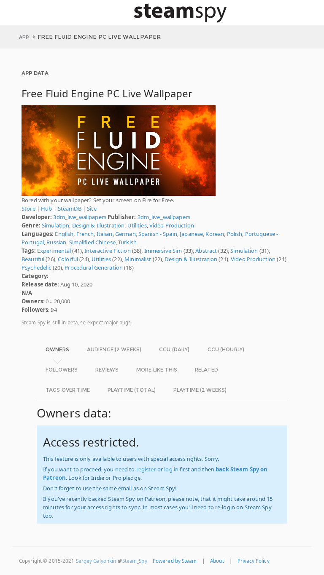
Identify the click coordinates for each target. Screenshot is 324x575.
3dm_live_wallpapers (79, 217)
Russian (56, 242)
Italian (105, 234)
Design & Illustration (98, 225)
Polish (235, 234)
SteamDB (69, 208)
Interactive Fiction (107, 250)
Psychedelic (36, 267)
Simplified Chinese (92, 242)
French (85, 234)
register (146, 469)
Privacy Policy (254, 561)
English (64, 234)
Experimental (54, 250)
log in (171, 469)
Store (28, 208)
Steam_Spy (134, 561)
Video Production (171, 225)
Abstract (206, 250)
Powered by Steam (175, 561)
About (217, 561)
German (125, 234)
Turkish (127, 242)
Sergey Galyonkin (96, 561)
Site (92, 208)
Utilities (137, 225)
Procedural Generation (94, 267)
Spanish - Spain (157, 234)
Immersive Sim (163, 250)
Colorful (68, 259)
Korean (214, 234)
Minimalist (137, 259)
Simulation (55, 225)
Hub (46, 208)
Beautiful (33, 259)
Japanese (191, 234)
